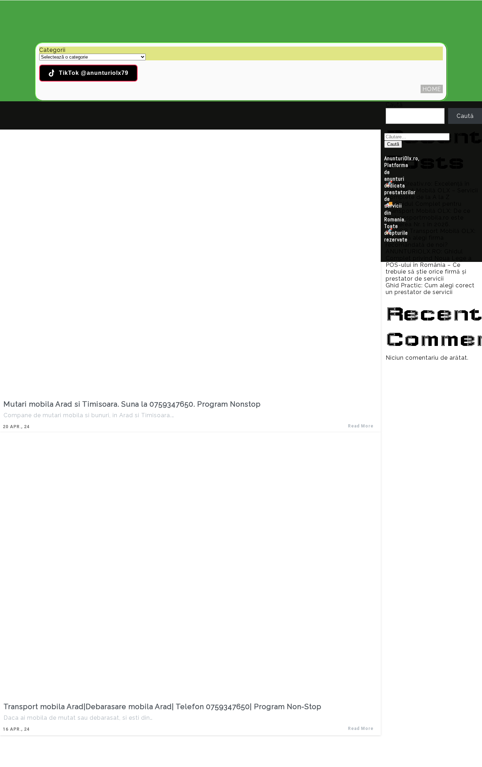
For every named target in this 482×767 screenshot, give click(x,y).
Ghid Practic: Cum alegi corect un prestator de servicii (430, 288)
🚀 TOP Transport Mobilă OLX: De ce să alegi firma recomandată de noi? (431, 238)
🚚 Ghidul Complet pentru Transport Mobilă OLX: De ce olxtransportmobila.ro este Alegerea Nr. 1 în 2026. (428, 214)
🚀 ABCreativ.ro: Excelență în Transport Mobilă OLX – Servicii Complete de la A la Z (432, 190)
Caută (394, 104)
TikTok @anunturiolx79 (93, 73)
